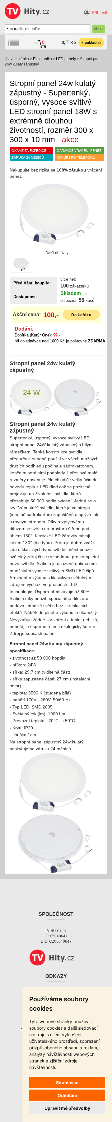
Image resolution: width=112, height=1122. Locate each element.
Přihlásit (99, 12)
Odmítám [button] (67, 1095)
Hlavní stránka (17, 59)
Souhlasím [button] (67, 1082)
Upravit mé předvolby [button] (67, 1108)
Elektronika (42, 59)
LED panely (66, 59)
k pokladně (91, 42)
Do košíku (81, 314)
